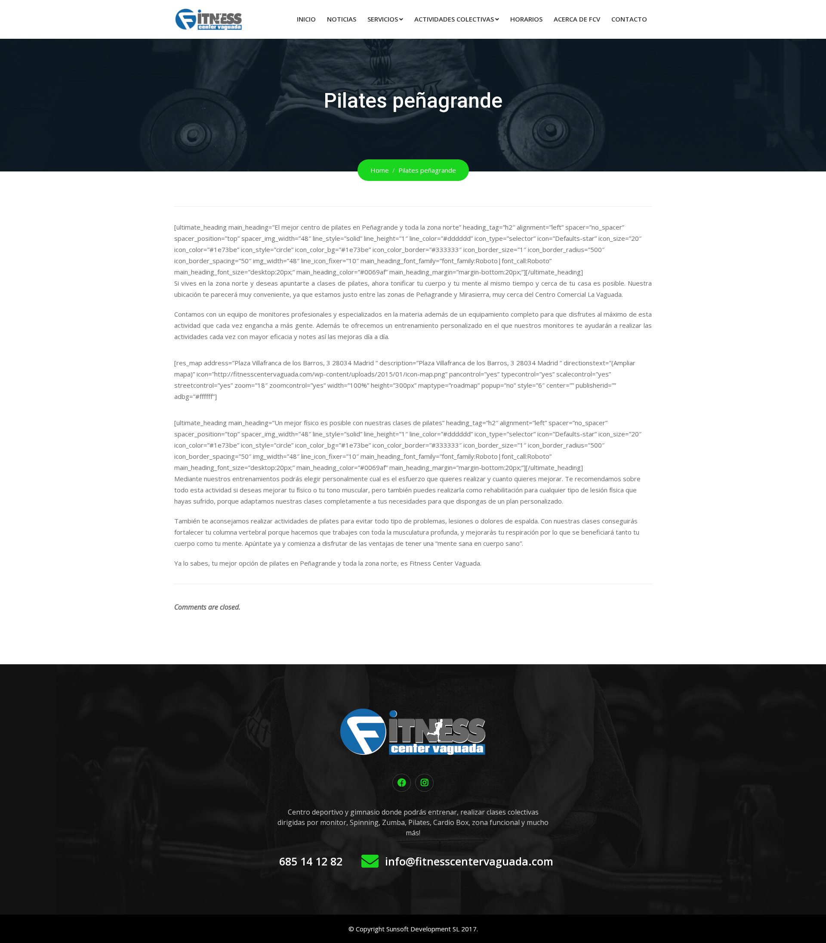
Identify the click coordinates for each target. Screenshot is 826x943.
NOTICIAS (341, 19)
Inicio (306, 19)
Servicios (382, 19)
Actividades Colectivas (454, 19)
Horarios (526, 19)
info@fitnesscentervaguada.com (469, 861)
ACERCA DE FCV (577, 19)
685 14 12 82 (310, 861)
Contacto (629, 19)
